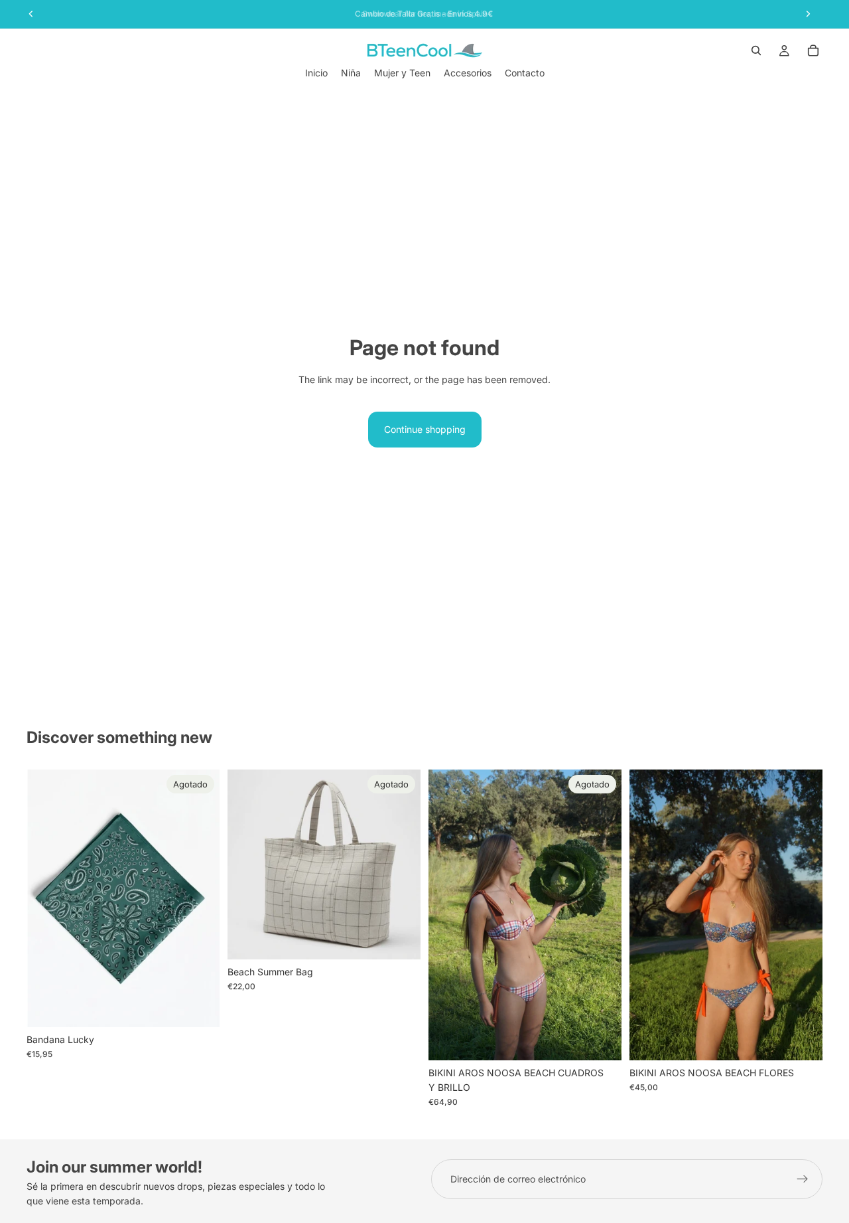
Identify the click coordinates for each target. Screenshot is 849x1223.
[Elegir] (802, 1040)
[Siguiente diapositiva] (401, 864)
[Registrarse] (802, 1179)
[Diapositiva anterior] (247, 864)
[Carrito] (813, 50)
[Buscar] (756, 50)
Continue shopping (425, 429)
